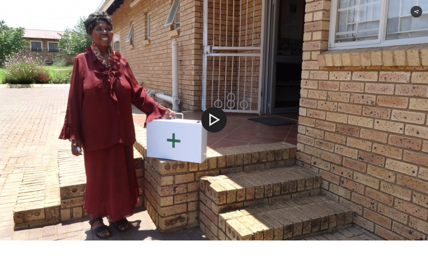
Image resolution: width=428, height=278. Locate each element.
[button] (416, 11)
